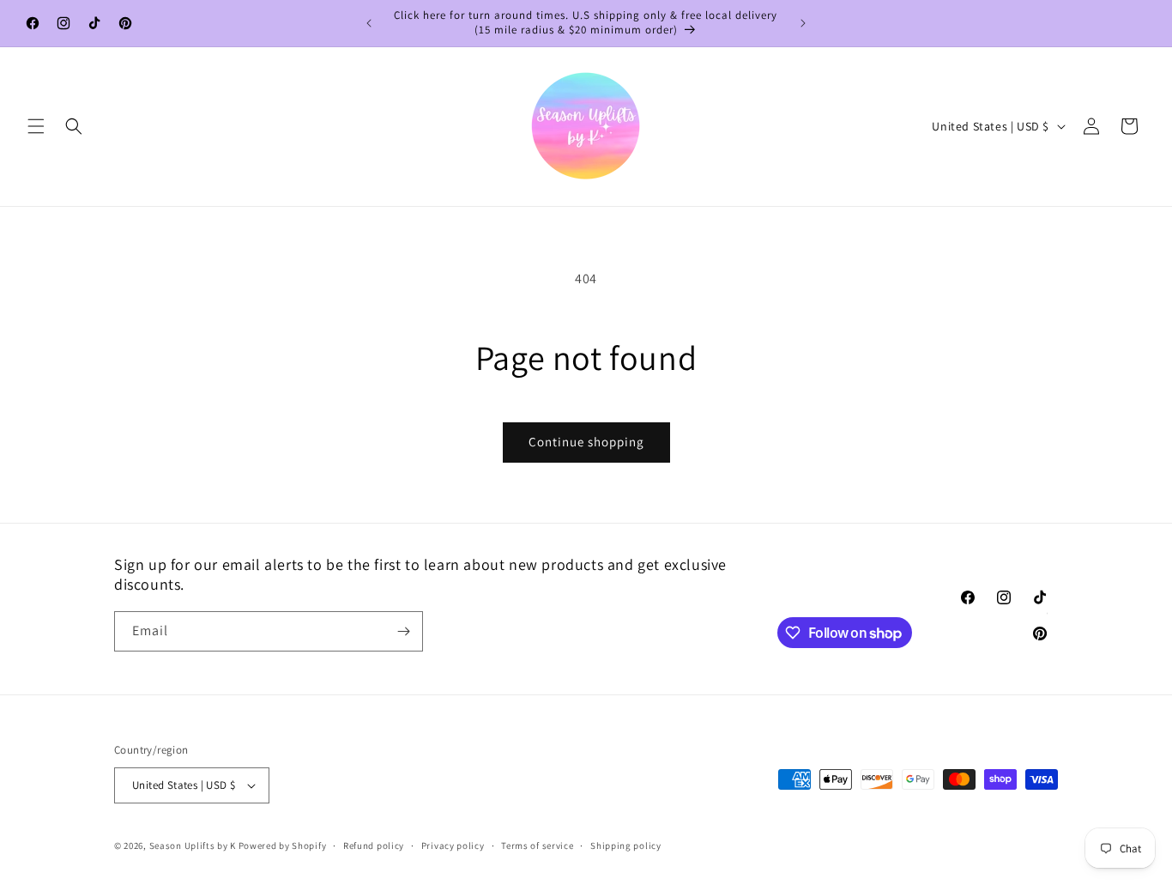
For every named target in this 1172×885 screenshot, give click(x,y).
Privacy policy (453, 846)
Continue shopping (586, 441)
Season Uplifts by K (192, 846)
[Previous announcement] (369, 23)
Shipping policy (626, 846)
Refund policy (373, 846)
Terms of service (537, 846)
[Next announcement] (803, 23)
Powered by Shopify (283, 846)
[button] (36, 126)
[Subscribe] (403, 631)
